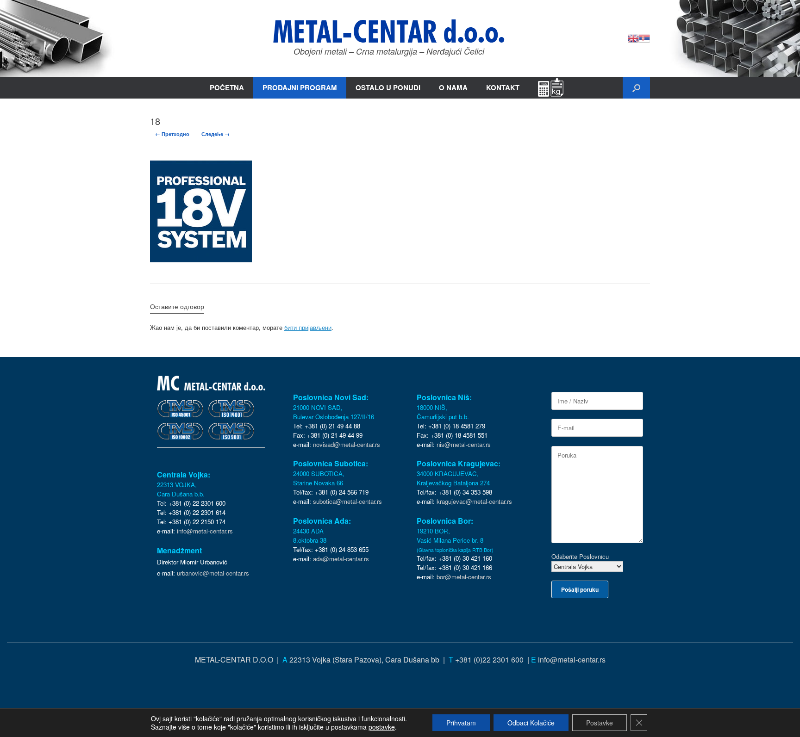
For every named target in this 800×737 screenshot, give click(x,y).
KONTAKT (502, 87)
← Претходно (172, 133)
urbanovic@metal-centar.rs (213, 573)
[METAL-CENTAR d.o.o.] (389, 31)
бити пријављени (307, 327)
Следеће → (215, 133)
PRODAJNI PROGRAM (299, 87)
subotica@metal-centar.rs (347, 501)
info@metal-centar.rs (205, 530)
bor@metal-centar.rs (464, 576)
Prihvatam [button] (461, 722)
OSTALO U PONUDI (388, 87)
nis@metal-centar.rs (464, 444)
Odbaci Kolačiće (531, 722)
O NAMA (453, 87)
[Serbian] (644, 37)
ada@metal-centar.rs (341, 558)
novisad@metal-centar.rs (346, 444)
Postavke (599, 722)
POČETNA (227, 87)
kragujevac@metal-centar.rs (474, 501)
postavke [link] (382, 726)
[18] (201, 259)
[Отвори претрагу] (636, 88)
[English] (633, 37)
